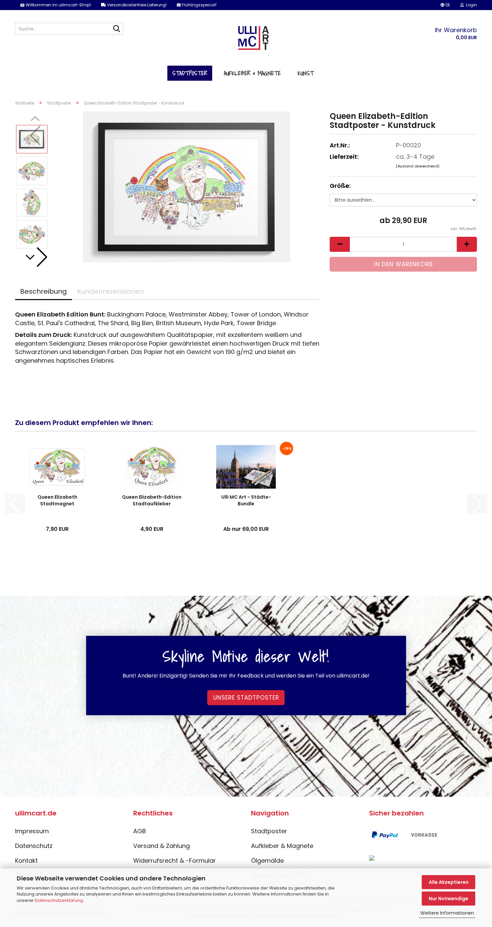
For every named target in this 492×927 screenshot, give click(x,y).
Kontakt (26, 860)
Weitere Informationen (447, 913)
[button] (445, 5)
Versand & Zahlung (161, 846)
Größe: (340, 186)
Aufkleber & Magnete (252, 73)
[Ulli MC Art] (246, 40)
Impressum (32, 831)
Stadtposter (189, 73)
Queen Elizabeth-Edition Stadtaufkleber (151, 500)
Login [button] (470, 5)
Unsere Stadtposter (246, 698)
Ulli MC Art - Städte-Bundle (246, 500)
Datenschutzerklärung (59, 900)
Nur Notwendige (448, 898)
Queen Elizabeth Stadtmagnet (57, 500)
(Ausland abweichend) (417, 166)
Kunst (306, 73)
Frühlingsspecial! (199, 5)
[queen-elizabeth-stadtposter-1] (186, 186)
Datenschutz (34, 846)
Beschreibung (43, 291)
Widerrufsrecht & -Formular (174, 860)
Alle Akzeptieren (449, 882)
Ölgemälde (267, 860)
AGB (139, 831)
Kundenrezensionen (110, 291)
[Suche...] (116, 29)
